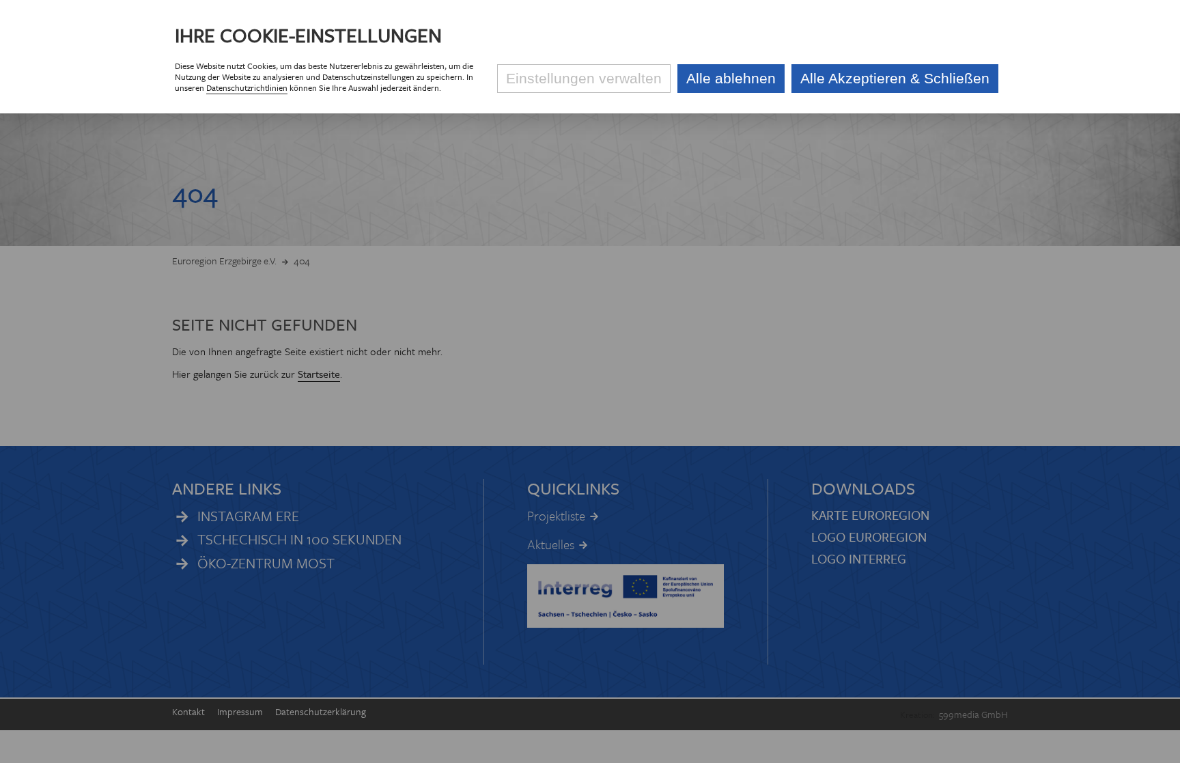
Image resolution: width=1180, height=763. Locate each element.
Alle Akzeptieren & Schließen (894, 78)
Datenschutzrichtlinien (246, 87)
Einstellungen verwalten (584, 78)
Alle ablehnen (731, 78)
